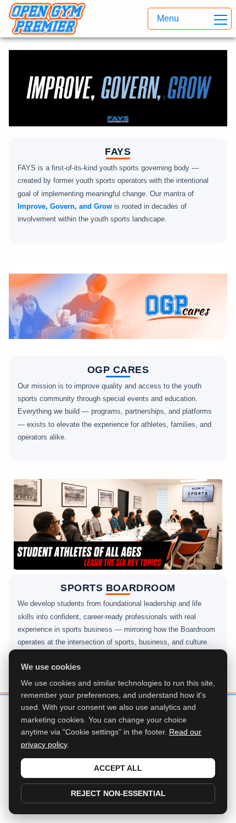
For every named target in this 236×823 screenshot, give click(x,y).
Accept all (118, 768)
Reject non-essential (118, 793)
